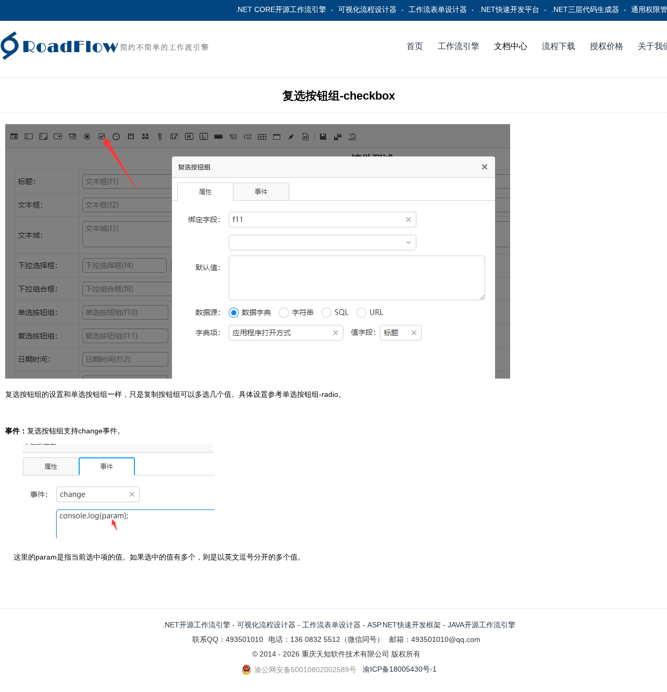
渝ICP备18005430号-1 (400, 669)
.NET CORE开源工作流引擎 (281, 9)
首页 (414, 46)
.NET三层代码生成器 (585, 9)
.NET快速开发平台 (509, 9)
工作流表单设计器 (438, 9)
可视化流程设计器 (367, 9)
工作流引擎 (458, 46)
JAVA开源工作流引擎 (481, 625)
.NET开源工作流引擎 (196, 625)
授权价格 (606, 46)
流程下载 (558, 46)
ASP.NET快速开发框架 (404, 625)
